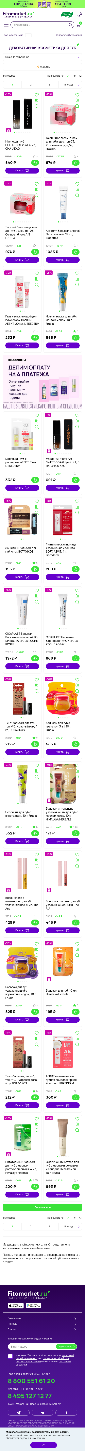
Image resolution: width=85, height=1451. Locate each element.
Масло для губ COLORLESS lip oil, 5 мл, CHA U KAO (20, 145)
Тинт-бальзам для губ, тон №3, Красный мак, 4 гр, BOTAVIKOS (21, 726)
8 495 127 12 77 (30, 1396)
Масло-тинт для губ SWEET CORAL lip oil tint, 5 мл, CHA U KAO (62, 462)
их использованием (57, 1435)
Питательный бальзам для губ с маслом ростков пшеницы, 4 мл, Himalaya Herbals (21, 1167)
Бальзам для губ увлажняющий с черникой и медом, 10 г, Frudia (20, 992)
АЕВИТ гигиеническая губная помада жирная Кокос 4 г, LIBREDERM (61, 1079)
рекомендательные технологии (50, 1432)
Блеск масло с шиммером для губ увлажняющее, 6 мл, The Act (21, 903)
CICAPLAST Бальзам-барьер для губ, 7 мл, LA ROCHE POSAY (62, 640)
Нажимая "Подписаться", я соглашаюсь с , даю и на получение (45, 1360)
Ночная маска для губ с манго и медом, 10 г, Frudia (61, 319)
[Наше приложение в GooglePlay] (34, 1305)
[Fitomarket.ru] (19, 15)
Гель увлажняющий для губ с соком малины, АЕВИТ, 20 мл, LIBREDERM (22, 319)
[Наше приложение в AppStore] (16, 1305)
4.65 (75, 827)
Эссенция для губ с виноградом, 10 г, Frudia (21, 813)
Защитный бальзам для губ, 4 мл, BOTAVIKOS (21, 549)
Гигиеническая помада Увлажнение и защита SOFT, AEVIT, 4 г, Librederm (61, 549)
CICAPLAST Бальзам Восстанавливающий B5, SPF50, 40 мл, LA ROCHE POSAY (21, 639)
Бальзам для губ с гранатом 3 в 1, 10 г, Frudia (58, 726)
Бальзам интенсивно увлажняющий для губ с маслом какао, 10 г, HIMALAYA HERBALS (62, 814)
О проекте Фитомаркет (69, 35)
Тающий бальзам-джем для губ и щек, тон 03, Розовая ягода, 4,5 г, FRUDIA (61, 143)
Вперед (68, 84)
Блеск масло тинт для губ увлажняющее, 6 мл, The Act (63, 904)
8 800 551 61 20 (31, 1381)
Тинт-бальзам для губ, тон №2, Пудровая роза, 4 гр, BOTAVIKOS (21, 1079)
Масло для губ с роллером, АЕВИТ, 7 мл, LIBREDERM (21, 462)
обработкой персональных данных (25, 1438)
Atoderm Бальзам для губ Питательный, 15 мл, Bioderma (63, 234)
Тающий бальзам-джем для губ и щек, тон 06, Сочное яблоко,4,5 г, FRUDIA (21, 232)
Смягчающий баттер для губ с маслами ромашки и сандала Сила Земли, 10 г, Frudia (62, 1167)
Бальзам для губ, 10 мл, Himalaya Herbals (61, 992)
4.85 (35, 1180)
